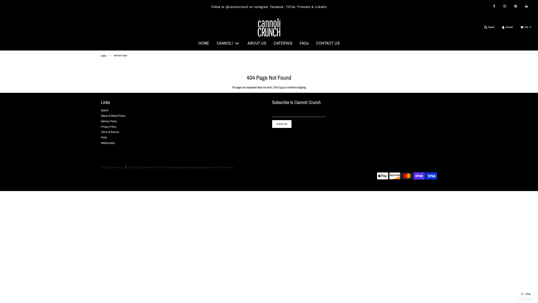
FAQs (304, 43)
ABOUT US (257, 43)
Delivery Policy (109, 121)
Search (104, 110)
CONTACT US (328, 43)
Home (103, 55)
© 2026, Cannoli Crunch (111, 167)
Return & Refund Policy (113, 116)
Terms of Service (110, 132)
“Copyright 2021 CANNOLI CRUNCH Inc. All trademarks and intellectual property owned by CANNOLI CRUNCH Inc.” (182, 167)
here (281, 87)
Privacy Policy (108, 127)
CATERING (283, 43)
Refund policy (108, 143)
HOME (203, 43)
